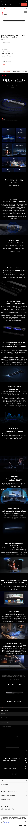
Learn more (6, 822)
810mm (4, 64)
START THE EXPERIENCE (7, 815)
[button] (12, 774)
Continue (24, 4)
